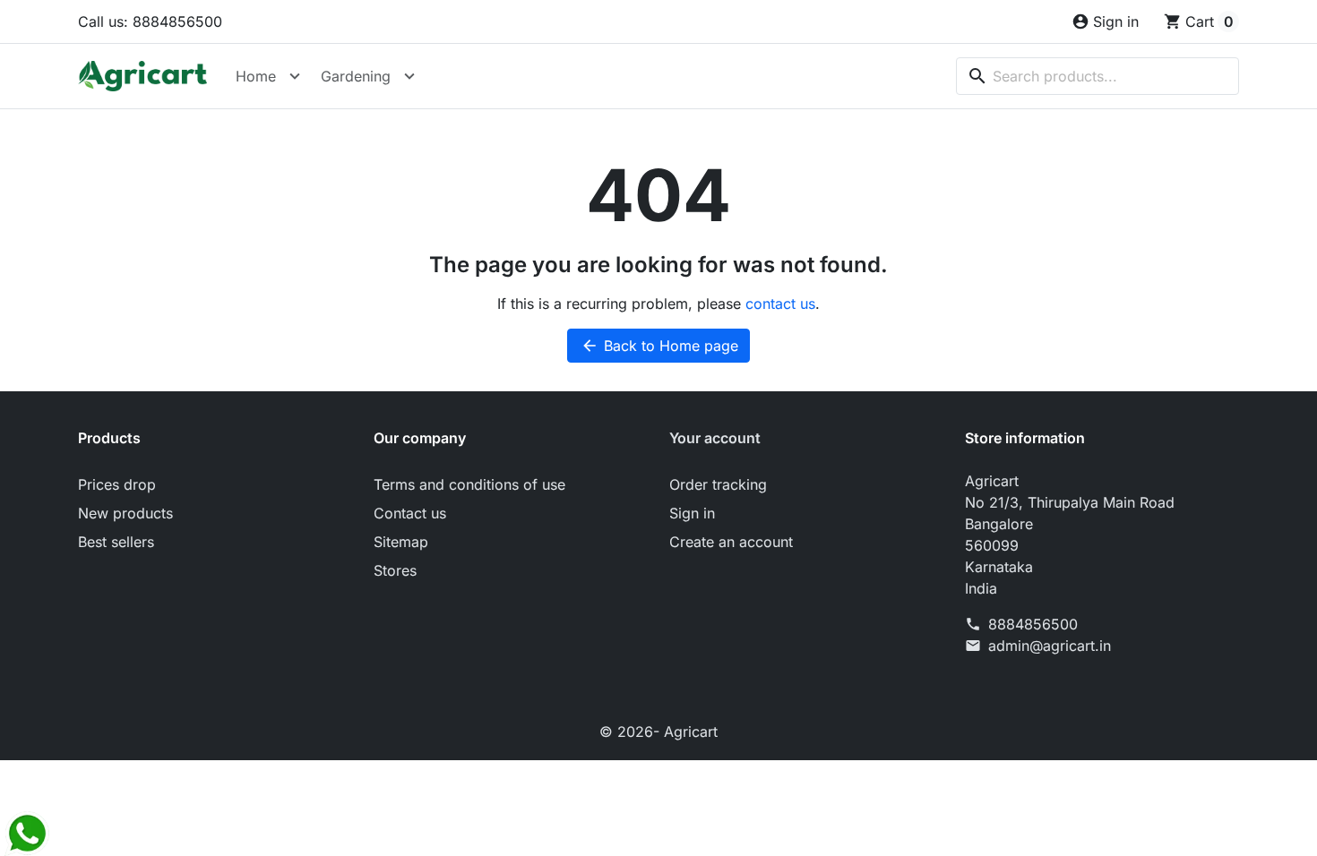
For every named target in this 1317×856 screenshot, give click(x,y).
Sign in (692, 513)
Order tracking (718, 484)
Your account (715, 438)
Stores (395, 570)
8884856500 (1033, 624)
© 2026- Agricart (658, 731)
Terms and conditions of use (469, 484)
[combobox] (1097, 76)
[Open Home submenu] (294, 76)
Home (256, 76)
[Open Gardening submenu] (409, 76)
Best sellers (116, 542)
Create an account (731, 542)
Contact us (410, 513)
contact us (780, 303)
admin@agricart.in (1049, 646)
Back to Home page (659, 346)
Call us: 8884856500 (150, 21)
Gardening (356, 76)
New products (125, 513)
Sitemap (401, 542)
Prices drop (117, 484)
